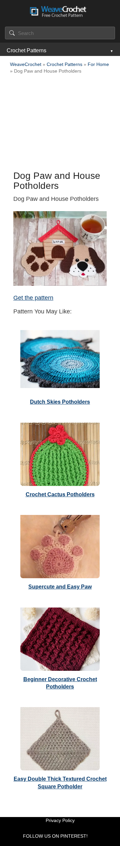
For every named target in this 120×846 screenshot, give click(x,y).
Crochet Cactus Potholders (60, 494)
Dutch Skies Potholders (60, 402)
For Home (98, 64)
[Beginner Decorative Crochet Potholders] (60, 637)
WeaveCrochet (25, 64)
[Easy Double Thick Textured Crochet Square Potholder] (60, 737)
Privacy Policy (60, 820)
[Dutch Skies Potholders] (60, 360)
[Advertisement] (60, 124)
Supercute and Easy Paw (60, 587)
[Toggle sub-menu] (111, 51)
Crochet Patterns (26, 50)
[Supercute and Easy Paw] (60, 545)
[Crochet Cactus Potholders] (60, 452)
